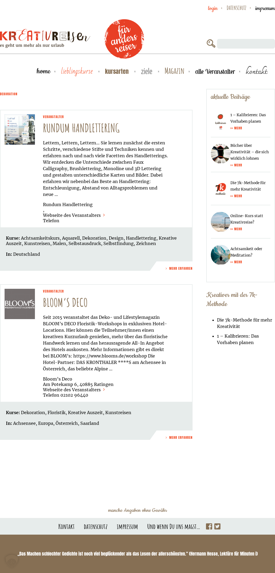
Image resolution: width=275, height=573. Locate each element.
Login (213, 8)
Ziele (146, 72)
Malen (59, 243)
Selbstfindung (118, 243)
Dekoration (94, 238)
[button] (12, 561)
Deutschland (26, 254)
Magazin (174, 71)
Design (116, 238)
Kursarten (117, 71)
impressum (265, 8)
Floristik (57, 412)
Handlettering (141, 238)
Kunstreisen (37, 243)
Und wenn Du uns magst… (173, 526)
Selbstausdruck (84, 243)
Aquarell (71, 238)
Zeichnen (146, 243)
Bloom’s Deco (65, 302)
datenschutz (236, 7)
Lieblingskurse (77, 71)
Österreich (67, 423)
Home (43, 71)
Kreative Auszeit (85, 412)
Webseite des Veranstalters (72, 215)
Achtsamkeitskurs (40, 238)
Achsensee (24, 423)
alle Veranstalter (215, 71)
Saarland (89, 423)
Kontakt (66, 526)
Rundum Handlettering (81, 128)
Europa (45, 423)
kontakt (256, 71)
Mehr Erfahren (180, 268)
